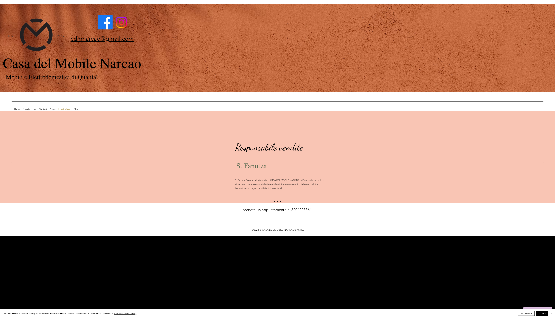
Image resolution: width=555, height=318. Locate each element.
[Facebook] (105, 22)
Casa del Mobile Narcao (72, 62)
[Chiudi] (551, 313)
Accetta (542, 313)
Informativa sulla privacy (125, 313)
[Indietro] (12, 161)
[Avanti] (543, 161)
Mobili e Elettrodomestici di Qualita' (52, 76)
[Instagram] (121, 22)
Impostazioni (526, 313)
